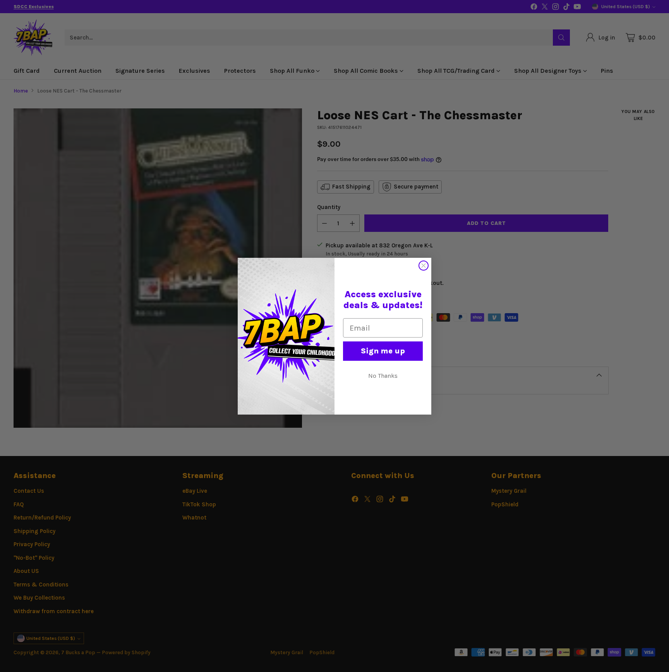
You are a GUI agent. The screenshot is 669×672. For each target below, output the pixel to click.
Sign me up (383, 350)
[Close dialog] (423, 265)
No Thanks (383, 375)
